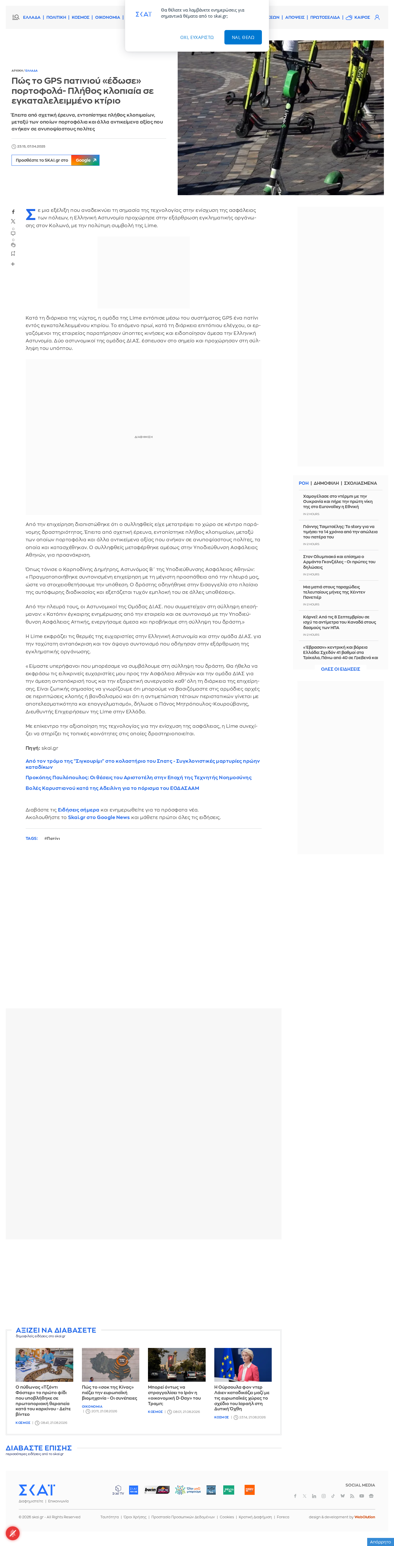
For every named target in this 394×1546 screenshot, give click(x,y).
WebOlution (364, 1517)
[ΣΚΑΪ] (37, 1490)
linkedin (314, 1496)
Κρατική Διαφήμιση (255, 1517)
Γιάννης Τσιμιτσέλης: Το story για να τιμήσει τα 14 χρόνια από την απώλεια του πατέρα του (340, 532)
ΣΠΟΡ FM (157, 1490)
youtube (362, 1496)
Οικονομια (92, 1406)
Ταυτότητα (109, 1517)
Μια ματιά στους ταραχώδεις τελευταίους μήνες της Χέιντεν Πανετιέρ (334, 592)
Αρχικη (17, 70)
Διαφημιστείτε (31, 1501)
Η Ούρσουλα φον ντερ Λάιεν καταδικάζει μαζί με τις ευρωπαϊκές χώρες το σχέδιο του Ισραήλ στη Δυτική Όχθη (241, 1398)
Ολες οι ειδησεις (340, 669)
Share (13, 264)
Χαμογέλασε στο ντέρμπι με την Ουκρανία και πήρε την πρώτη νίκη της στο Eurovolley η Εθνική (338, 501)
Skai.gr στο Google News (99, 817)
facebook (13, 212)
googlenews (371, 1496)
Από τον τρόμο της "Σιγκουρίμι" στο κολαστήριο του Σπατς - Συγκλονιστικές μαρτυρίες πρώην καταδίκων (143, 764)
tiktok (333, 1496)
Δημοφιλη (326, 483)
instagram (324, 1496)
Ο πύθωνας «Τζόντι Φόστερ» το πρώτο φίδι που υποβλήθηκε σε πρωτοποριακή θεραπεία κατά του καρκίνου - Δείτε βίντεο (43, 1401)
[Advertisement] (146, 1284)
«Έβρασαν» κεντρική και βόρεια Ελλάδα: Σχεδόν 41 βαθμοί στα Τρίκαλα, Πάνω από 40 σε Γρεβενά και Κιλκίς (340, 655)
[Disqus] (144, 929)
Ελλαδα (31, 70)
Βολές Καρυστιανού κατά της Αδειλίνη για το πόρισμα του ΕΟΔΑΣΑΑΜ (112, 788)
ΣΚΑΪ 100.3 (133, 1490)
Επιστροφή (379, 1526)
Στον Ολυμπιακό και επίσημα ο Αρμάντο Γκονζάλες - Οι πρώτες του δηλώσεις (339, 562)
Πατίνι (53, 838)
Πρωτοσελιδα (325, 17)
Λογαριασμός (377, 17)
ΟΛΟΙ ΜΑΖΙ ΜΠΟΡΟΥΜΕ (183, 1492)
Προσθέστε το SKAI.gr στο (53, 160)
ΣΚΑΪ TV (118, 1490)
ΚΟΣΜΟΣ (80, 17)
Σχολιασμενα (360, 483)
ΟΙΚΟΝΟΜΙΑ (107, 17)
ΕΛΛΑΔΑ (32, 17)
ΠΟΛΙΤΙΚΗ (56, 17)
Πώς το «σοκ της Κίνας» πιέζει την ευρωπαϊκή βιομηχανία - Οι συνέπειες (109, 1392)
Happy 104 (249, 1490)
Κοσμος (23, 1422)
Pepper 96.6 (211, 1490)
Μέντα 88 (228, 1490)
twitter (13, 221)
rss (352, 1496)
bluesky (343, 1496)
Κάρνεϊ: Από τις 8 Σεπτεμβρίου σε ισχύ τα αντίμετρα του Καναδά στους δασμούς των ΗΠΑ (339, 622)
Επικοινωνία (58, 1501)
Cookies (227, 1517)
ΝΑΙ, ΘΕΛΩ (243, 37)
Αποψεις (295, 17)
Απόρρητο (380, 1542)
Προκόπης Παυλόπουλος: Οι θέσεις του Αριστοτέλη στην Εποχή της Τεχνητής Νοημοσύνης (139, 777)
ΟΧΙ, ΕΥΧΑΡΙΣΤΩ (197, 37)
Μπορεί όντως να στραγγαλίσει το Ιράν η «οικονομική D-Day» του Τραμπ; (174, 1395)
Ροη (304, 483)
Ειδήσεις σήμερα (79, 809)
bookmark (13, 253)
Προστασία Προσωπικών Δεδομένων (183, 1517)
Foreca (283, 1517)
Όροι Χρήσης (135, 1517)
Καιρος (362, 17)
